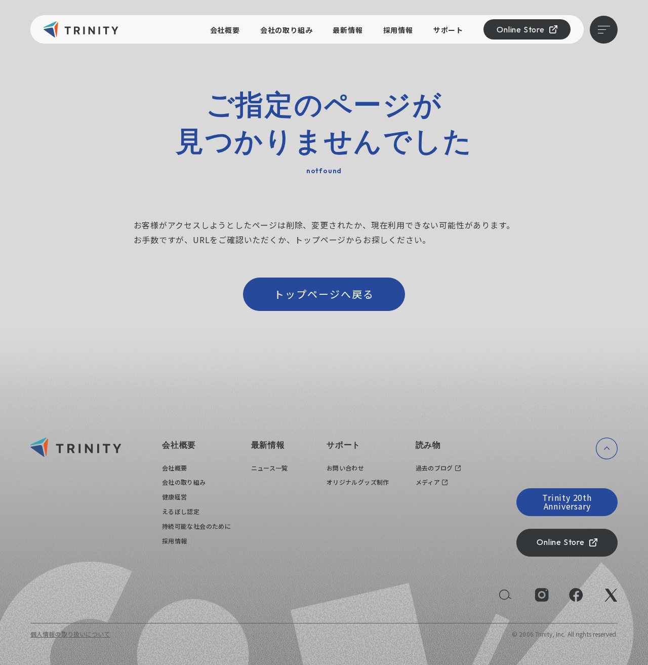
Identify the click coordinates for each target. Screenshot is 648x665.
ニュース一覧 (269, 467)
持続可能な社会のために (196, 526)
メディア (428, 482)
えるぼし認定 (180, 511)
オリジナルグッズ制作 (358, 482)
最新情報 (347, 30)
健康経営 (174, 496)
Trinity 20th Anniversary (567, 502)
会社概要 (225, 30)
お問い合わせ (345, 467)
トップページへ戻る (324, 294)
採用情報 (398, 30)
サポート (448, 30)
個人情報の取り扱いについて (70, 634)
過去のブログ (434, 467)
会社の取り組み (286, 30)
